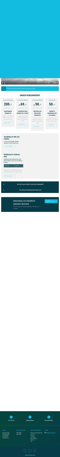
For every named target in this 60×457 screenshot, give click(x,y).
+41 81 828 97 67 (11, 420)
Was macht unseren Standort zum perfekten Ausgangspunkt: (30, 184)
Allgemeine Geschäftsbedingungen (36, 432)
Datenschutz (33, 434)
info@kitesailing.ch (30, 420)
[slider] (24, 83)
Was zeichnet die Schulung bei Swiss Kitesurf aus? (30, 190)
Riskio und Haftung (34, 438)
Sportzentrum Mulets (49, 420)
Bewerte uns (33, 439)
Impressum (32, 435)
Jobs (31, 441)
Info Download (33, 437)
